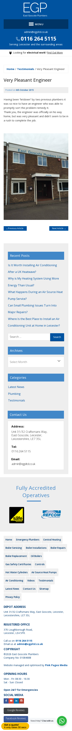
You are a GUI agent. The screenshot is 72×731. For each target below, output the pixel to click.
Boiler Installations (36, 547)
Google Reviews (15, 710)
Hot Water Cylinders (16, 572)
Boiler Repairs (58, 547)
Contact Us (29, 588)
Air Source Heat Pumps (43, 572)
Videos (31, 580)
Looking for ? (38, 52)
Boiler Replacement (16, 556)
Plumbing (14, 394)
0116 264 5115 (37, 38)
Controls (39, 564)
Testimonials (25, 69)
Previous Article (15, 228)
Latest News (16, 387)
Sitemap (44, 588)
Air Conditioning (14, 580)
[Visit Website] (16, 516)
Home (10, 69)
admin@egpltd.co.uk (36, 32)
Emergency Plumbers (27, 539)
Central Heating (52, 539)
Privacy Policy (12, 597)
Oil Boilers (36, 556)
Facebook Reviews (16, 718)
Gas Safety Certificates (18, 564)
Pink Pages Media (56, 665)
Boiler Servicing (13, 547)
